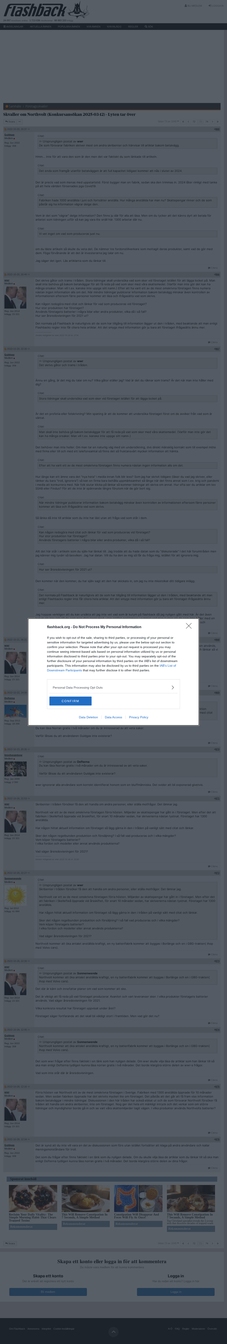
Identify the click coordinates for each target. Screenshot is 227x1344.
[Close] (190, 627)
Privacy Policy (138, 717)
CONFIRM (70, 701)
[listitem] (113, 687)
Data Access (113, 717)
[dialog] (113, 672)
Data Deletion (88, 717)
